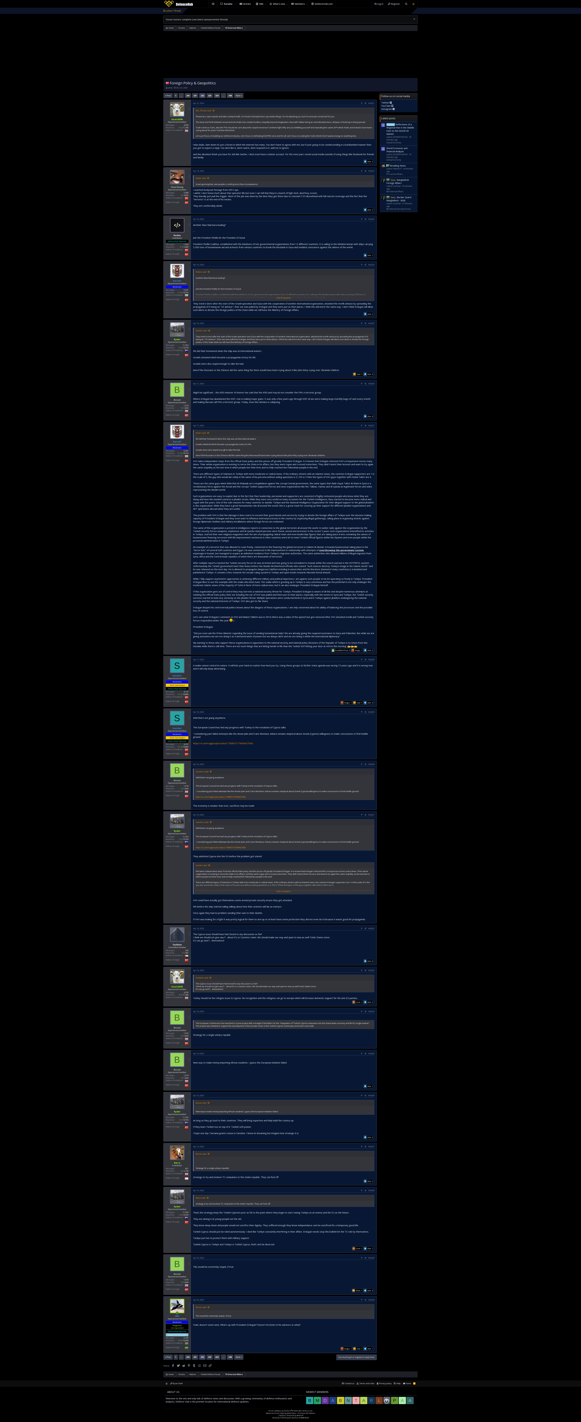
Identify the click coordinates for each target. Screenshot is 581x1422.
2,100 (186, 1171)
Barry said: (201, 1197)
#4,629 (371, 712)
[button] (235, 4)
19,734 (185, 292)
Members (300, 3)
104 (179, 1340)
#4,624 (371, 264)
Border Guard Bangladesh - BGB (398, 199)
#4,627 (371, 425)
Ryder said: (201, 178)
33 (180, 127)
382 (186, 953)
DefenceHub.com (324, 3)
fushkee (177, 944)
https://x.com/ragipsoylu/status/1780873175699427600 (223, 743)
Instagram (387, 108)
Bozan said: (201, 1102)
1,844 (186, 408)
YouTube (386, 105)
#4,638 (371, 1190)
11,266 (185, 127)
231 (195, 95)
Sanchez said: (202, 771)
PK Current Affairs (394, 174)
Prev (169, 95)
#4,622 (371, 171)
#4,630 (371, 764)
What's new (279, 3)
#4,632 (371, 928)
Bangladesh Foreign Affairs (397, 181)
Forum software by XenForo (290, 1411)
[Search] (406, 4)
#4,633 (371, 970)
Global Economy (393, 142)
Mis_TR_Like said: (204, 110)
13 (180, 347)
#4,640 (371, 1300)
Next (238, 95)
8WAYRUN (305, 1418)
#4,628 (371, 659)
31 (181, 247)
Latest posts (388, 118)
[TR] (167, 82)
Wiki (261, 3)
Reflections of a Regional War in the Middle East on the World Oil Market (400, 129)
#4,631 (371, 815)
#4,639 (371, 1258)
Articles (247, 3)
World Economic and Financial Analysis (396, 150)
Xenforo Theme (291, 1415)
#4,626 (371, 383)
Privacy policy (385, 1383)
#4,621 (371, 103)
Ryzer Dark (177, 1383)
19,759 (185, 347)
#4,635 (371, 1053)
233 (209, 95)
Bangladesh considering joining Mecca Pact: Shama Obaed (296, 10)
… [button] (181, 95)
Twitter (385, 102)
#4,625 (371, 323)
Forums (228, 3)
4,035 (186, 195)
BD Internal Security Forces (398, 209)
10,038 (185, 1340)
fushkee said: (202, 977)
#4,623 (371, 219)
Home (213, 4)
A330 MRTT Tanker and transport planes (350, 10)
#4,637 (371, 1146)
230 (187, 95)
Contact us (349, 1383)
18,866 (185, 694)
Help (398, 1383)
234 (216, 95)
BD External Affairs (395, 191)
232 (202, 95)
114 (179, 292)
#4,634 (371, 1011)
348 (230, 95)
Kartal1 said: (201, 330)
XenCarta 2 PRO (278, 1418)
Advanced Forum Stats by (290, 1413)
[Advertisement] (290, 55)
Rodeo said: (201, 272)
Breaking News (398, 165)
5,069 (186, 247)
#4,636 (371, 1095)
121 (179, 694)
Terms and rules (366, 1383)
